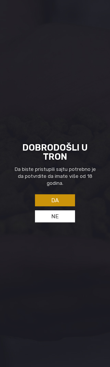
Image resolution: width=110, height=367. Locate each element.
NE (55, 216)
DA (55, 200)
